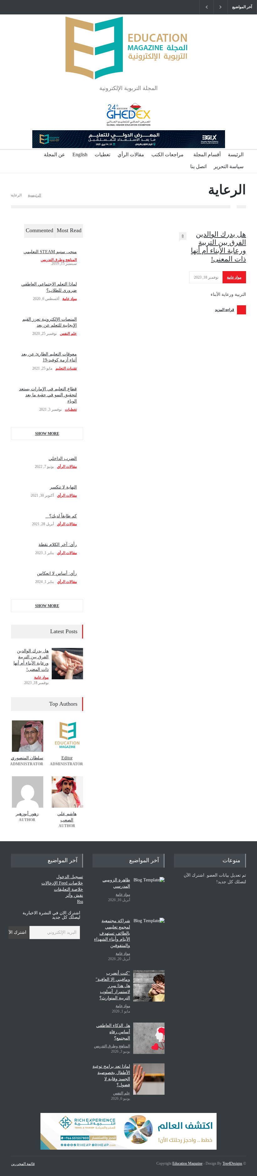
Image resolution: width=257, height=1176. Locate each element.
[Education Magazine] (128, 69)
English (79, 154)
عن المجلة (54, 154)
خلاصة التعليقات (68, 889)
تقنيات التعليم (66, 368)
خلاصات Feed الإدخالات (62, 883)
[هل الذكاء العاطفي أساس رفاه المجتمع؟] (149, 1038)
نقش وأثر (74, 895)
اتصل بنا (198, 166)
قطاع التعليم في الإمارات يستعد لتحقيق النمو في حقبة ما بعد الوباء (48, 395)
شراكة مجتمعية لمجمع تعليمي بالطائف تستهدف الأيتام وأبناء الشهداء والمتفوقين (112, 933)
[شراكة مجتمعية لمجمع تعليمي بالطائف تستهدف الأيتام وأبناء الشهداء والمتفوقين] (149, 933)
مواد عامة (234, 277)
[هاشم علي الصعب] (67, 792)
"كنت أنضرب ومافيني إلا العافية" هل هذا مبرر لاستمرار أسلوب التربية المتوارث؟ (113, 985)
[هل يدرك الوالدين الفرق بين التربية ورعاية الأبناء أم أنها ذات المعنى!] (67, 663)
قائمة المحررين (23, 1164)
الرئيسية (34, 195)
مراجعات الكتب (167, 154)
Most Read (69, 230)
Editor (67, 758)
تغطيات (102, 154)
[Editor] (67, 736)
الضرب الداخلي (63, 458)
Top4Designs (232, 1163)
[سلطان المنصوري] (27, 736)
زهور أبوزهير (27, 813)
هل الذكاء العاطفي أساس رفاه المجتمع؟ (113, 1031)
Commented (39, 230)
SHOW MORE (47, 433)
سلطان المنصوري (27, 758)
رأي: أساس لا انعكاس (57, 573)
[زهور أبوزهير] (27, 792)
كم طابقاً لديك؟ (61, 516)
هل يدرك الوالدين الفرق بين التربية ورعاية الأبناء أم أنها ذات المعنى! (218, 246)
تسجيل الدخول (69, 876)
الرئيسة (236, 154)
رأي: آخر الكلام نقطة (58, 544)
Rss (80, 901)
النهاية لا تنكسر (63, 487)
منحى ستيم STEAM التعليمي (50, 251)
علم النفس (68, 333)
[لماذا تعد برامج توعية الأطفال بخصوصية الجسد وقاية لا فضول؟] (149, 1079)
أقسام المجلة (207, 154)
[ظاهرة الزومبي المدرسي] (149, 892)
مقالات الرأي (131, 154)
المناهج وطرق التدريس (59, 260)
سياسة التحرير (229, 166)
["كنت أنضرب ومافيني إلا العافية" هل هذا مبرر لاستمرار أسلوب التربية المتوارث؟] (149, 986)
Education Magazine (187, 1163)
